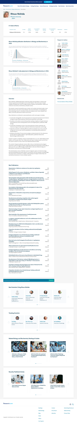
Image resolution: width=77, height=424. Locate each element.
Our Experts (41, 421)
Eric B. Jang (64, 86)
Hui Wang (14, 321)
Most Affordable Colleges (23, 6)
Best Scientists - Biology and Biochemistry (13, 9)
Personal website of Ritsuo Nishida (64, 101)
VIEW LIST (48, 1)
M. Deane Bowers (43, 295)
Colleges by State (53, 6)
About (39, 418)
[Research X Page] (73, 404)
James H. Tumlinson (66, 49)
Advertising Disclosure (69, 408)
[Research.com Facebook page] (70, 404)
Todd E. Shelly (65, 43)
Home (4, 9)
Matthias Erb (56, 295)
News (39, 415)
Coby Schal (28, 295)
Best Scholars (61, 6)
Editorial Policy (67, 410)
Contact (53, 408)
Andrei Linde (42, 321)
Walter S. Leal (64, 75)
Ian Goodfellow (57, 321)
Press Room (54, 410)
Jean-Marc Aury (29, 321)
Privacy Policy (67, 413)
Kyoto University (16, 16)
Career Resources (44, 6)
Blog (39, 413)
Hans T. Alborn (65, 58)
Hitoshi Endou (65, 81)
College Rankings (35, 6)
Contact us (51, 280)
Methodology (41, 410)
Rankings (40, 408)
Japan (13, 18)
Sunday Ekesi (64, 91)
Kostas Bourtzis (65, 65)
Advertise (54, 413)
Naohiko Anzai (65, 71)
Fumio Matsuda (65, 54)
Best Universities (70, 6)
